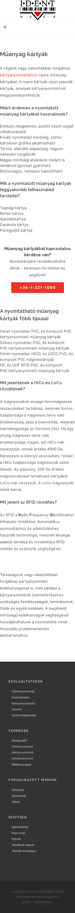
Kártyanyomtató (23, 752)
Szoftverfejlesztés (24, 715)
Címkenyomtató (22, 746)
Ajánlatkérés (20, 827)
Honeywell (19, 795)
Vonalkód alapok (23, 845)
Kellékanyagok (21, 764)
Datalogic (18, 789)
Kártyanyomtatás (23, 703)
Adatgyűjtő (19, 740)
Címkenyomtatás (23, 691)
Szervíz (17, 709)
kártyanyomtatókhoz (19, 75)
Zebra (16, 801)
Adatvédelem (43, 902)
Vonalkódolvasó (22, 758)
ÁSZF (26, 902)
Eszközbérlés (21, 697)
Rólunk (16, 839)
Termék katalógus (24, 851)
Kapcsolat (18, 833)
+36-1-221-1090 (38, 287)
